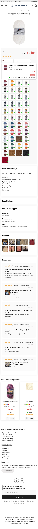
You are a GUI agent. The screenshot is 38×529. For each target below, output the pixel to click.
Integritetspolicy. (19, 503)
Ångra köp (5, 458)
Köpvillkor (5, 450)
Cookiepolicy (6, 452)
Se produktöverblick (8, 61)
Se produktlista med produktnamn (23, 61)
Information (34, 1)
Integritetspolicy (7, 456)
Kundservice (5, 448)
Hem (2, 10)
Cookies (4, 454)
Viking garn (5, 216)
